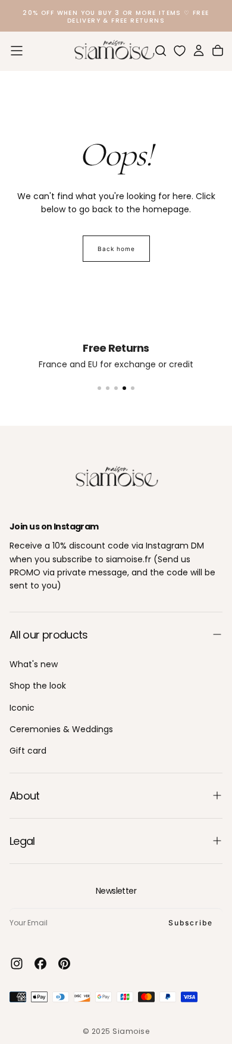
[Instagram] (17, 963)
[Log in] (199, 50)
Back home (116, 248)
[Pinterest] (64, 963)
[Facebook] (40, 963)
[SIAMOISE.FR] (116, 477)
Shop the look (38, 686)
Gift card (28, 751)
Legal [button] (22, 841)
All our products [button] (49, 634)
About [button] (25, 795)
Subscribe (190, 922)
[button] (17, 51)
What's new (34, 664)
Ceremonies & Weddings (61, 729)
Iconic (22, 708)
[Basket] (218, 50)
